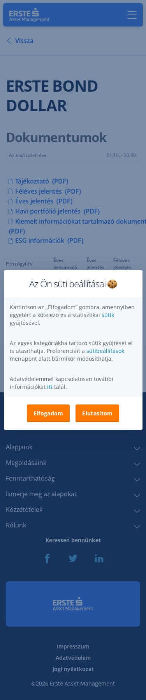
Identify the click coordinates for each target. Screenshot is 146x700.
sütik (108, 315)
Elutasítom (97, 413)
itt (50, 386)
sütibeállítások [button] (105, 350)
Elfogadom (48, 413)
